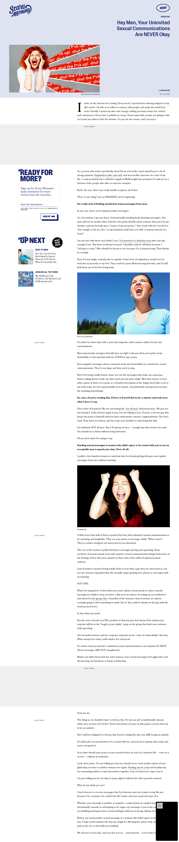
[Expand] (158, 803)
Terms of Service (52, 208)
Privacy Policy (24, 209)
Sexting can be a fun (138, 767)
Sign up (46, 216)
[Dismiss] (175, 803)
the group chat (99, 598)
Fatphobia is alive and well (108, 175)
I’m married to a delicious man (135, 240)
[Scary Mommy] (20, 10)
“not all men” (132, 408)
